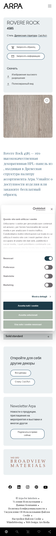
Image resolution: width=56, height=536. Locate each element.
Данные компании (26, 505)
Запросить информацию (28, 56)
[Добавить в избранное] (47, 100)
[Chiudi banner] (52, 209)
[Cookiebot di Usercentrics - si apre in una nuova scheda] (34, 209)
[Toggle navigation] (50, 6)
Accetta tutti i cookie (28, 305)
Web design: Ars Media (37, 522)
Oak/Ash (42, 36)
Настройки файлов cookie (26, 518)
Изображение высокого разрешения (24, 76)
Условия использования (26, 501)
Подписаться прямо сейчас (27, 434)
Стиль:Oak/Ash (22, 382)
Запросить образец (25, 47)
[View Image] (28, 116)
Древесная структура (25, 36)
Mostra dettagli (39, 296)
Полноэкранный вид (22, 84)
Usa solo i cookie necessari (28, 324)
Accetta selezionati (28, 315)
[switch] (49, 267)
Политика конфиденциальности (26, 508)
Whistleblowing (15, 522)
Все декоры (20, 373)
